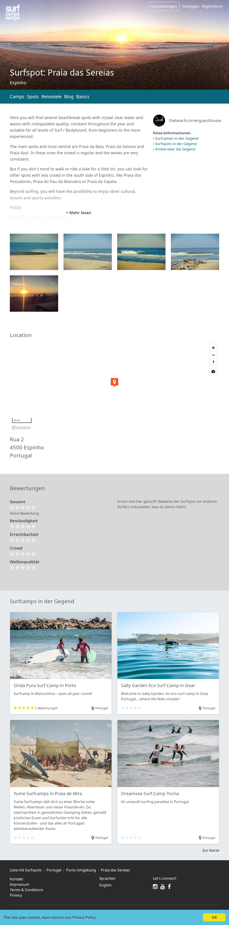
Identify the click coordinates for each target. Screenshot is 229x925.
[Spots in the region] (13, 12)
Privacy (16, 895)
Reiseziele (51, 97)
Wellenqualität (24, 561)
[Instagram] (155, 886)
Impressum (19, 884)
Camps (17, 97)
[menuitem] (123, 885)
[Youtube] (162, 886)
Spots (33, 97)
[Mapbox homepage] (21, 427)
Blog (69, 97)
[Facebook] (169, 886)
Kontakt (16, 879)
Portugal (54, 870)
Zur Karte (210, 850)
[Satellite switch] (213, 371)
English (105, 885)
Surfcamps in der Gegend (177, 138)
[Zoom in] (213, 347)
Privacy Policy (83, 917)
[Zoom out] (213, 355)
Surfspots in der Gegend (176, 143)
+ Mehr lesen (78, 212)
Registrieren (212, 6)
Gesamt (17, 501)
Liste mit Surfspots (26, 870)
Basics (82, 97)
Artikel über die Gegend (175, 149)
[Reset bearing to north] (213, 362)
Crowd (16, 548)
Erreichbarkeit (24, 534)
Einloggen (190, 6)
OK (214, 917)
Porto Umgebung (81, 870)
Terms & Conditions (26, 889)
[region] (114, 387)
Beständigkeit (24, 520)
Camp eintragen (163, 6)
